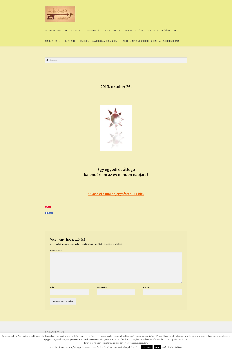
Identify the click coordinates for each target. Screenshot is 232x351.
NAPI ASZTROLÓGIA (134, 30)
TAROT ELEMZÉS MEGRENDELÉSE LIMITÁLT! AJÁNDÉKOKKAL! (150, 41)
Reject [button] (157, 347)
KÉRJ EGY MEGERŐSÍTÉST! (160, 30)
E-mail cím (102, 287)
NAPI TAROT (77, 30)
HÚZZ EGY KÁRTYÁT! (54, 30)
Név (52, 287)
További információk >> (172, 347)
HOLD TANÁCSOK (112, 30)
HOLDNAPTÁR (93, 30)
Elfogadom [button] (147, 347)
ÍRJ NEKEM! (69, 41)
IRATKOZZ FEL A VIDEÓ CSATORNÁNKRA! (98, 41)
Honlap (146, 287)
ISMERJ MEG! (51, 41)
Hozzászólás (56, 250)
